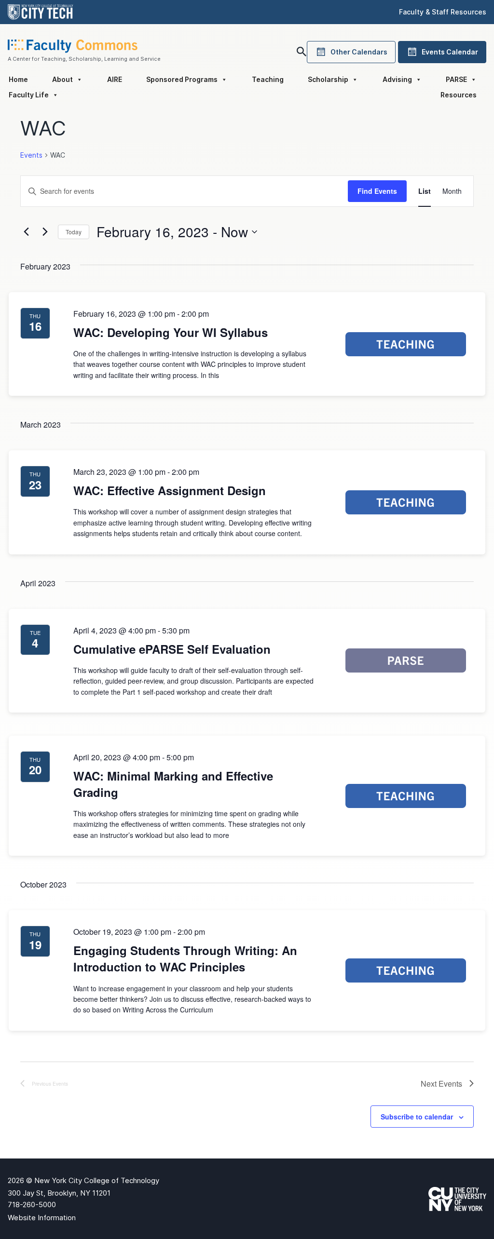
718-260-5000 (32, 1204)
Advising (397, 79)
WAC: (170, 332)
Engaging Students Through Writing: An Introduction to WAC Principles (185, 958)
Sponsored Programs (182, 79)
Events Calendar (450, 52)
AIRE (114, 79)
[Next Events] (45, 232)
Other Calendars (358, 52)
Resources (458, 95)
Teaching (268, 79)
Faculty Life (29, 95)
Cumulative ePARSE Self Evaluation (172, 649)
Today (74, 232)
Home (18, 79)
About (62, 79)
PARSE (456, 79)
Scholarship (328, 79)
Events (31, 155)
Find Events (377, 191)
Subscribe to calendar (417, 1116)
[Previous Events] (26, 232)
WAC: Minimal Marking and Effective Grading (173, 784)
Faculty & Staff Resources (442, 12)
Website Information (42, 1217)
